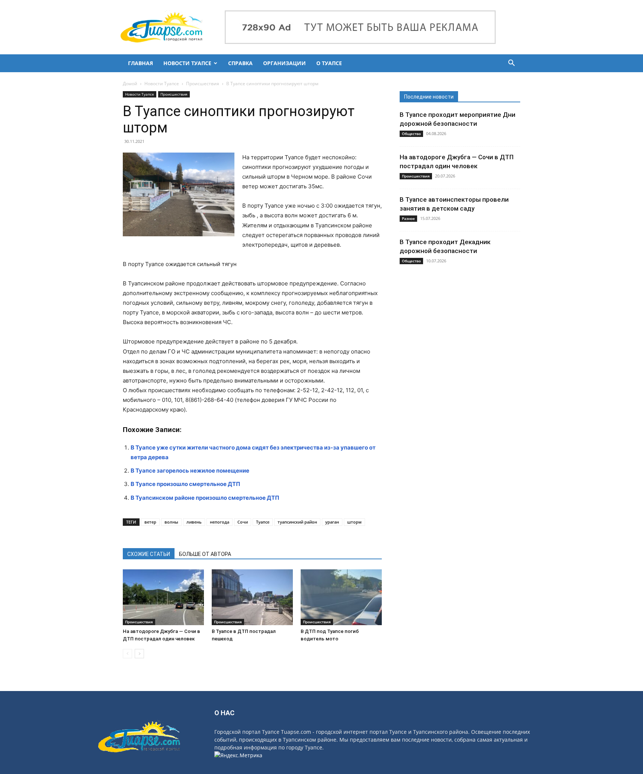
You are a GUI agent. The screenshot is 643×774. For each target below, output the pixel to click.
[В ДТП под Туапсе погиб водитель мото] (341, 597)
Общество (411, 133)
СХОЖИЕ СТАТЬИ (148, 554)
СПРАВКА (240, 63)
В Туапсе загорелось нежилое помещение (190, 470)
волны (171, 522)
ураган (332, 522)
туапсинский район (297, 522)
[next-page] (139, 653)
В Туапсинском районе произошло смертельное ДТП (205, 497)
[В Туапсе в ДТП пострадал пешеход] (252, 597)
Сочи (242, 522)
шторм (354, 522)
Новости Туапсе (161, 83)
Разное (408, 218)
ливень (194, 522)
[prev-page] (127, 653)
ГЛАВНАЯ (140, 63)
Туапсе (262, 522)
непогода (219, 522)
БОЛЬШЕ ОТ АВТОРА (205, 554)
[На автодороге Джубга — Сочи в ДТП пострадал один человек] (163, 597)
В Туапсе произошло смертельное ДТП (185, 483)
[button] (511, 63)
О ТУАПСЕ (329, 63)
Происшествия (202, 83)
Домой (130, 83)
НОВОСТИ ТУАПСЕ (187, 63)
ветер (150, 522)
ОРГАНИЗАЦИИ (284, 63)
